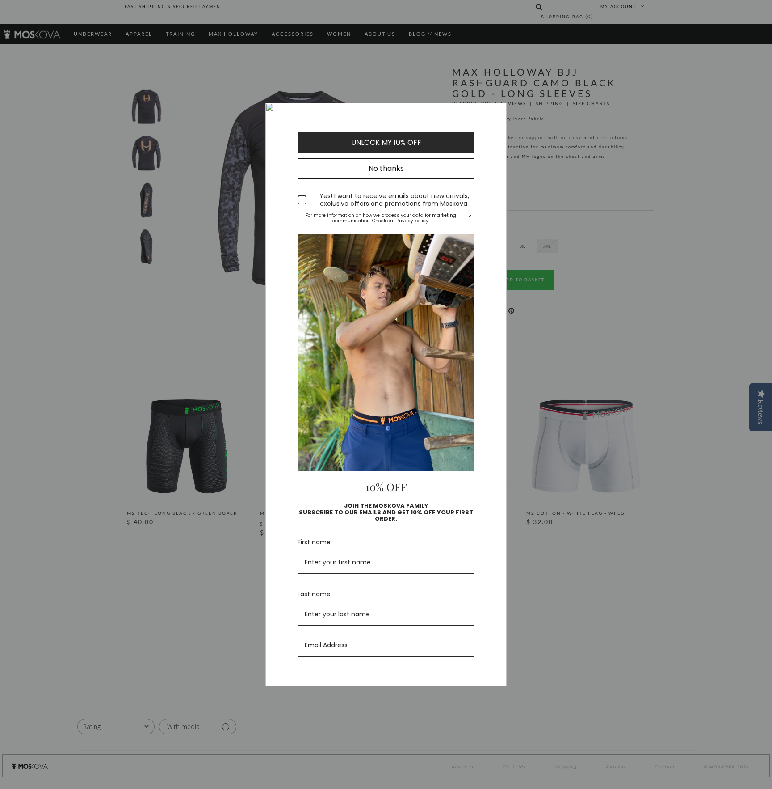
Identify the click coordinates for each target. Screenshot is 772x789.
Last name (314, 594)
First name (314, 542)
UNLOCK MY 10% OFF (386, 142)
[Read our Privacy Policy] (469, 217)
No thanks (386, 168)
